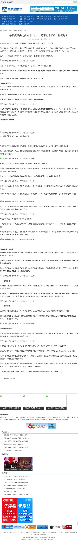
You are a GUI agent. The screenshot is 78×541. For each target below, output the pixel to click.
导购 (10, 19)
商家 (11, 24)
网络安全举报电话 (19, 527)
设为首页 (3, 2)
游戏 (38, 16)
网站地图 (50, 539)
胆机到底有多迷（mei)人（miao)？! (13, 444)
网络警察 (54, 527)
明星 (24, 16)
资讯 (21, 30)
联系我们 (30, 539)
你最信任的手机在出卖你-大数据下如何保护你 (16, 438)
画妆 (15, 24)
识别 (45, 19)
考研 (32, 19)
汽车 (38, 19)
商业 (7, 21)
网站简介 (23, 539)
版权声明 (36, 539)
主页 (10, 30)
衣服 (7, 24)
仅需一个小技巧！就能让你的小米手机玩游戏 (16, 482)
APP (66, 19)
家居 (55, 16)
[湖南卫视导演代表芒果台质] (56, 406)
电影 (32, 16)
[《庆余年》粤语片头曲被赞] (10, 406)
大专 (28, 19)
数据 (41, 19)
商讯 (3, 24)
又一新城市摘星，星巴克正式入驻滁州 (14, 479)
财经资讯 (5, 19)
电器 (49, 16)
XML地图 (43, 539)
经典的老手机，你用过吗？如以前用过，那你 (16, 494)
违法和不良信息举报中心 (7, 527)
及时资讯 (5, 16)
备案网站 (66, 527)
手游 (58, 19)
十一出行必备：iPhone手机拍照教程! (14, 450)
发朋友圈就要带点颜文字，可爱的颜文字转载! (16, 447)
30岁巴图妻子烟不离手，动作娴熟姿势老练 (15, 485)
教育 (21, 19)
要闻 (10, 16)
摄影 (15, 21)
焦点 (14, 16)
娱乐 (21, 16)
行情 (28, 21)
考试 (24, 19)
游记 (11, 21)
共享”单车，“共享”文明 (10, 491)
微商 (20, 24)
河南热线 (12, 379)
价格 (31, 21)
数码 (49, 19)
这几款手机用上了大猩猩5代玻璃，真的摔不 (16, 476)
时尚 (3, 21)
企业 (55, 19)
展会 (62, 16)
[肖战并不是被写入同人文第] (33, 406)
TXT (55, 539)
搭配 (28, 16)
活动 (66, 16)
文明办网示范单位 (30, 527)
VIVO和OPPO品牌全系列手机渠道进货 (14, 488)
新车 (14, 19)
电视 (45, 16)
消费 (20, 21)
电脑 (41, 16)
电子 (62, 19)
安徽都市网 (10, 2)
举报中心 (42, 527)
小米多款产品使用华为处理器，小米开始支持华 (17, 441)
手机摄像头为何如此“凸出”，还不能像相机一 (16, 435)
